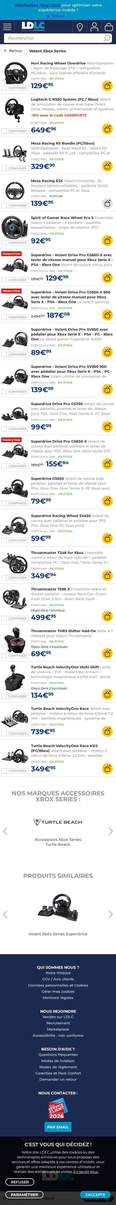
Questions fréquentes (58, 1054)
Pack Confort (69, 1073)
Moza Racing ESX (47, 181)
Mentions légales (58, 997)
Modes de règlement (58, 1067)
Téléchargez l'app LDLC (37, 5)
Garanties (43, 1073)
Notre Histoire (58, 973)
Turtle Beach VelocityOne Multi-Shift (65, 667)
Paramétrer (24, 1194)
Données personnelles (48, 985)
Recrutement (58, 1023)
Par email (58, 1127)
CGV (46, 979)
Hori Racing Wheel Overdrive (58, 63)
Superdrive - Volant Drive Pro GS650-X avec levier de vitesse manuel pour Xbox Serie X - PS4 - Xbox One (72, 260)
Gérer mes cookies (58, 991)
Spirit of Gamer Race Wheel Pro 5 (62, 217)
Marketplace (58, 1029)
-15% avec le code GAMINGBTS (59, 115)
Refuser (20, 1182)
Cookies (81, 985)
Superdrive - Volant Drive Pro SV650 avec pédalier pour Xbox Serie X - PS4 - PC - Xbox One (72, 334)
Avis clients (63, 979)
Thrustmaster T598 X (50, 589)
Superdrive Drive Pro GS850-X (59, 441)
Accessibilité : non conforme (58, 1035)
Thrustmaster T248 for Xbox (57, 552)
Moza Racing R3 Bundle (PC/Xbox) (63, 143)
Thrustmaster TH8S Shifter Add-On (63, 631)
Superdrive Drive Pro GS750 (57, 404)
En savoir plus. (85, 1171)
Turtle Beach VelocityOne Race (60, 708)
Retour (15, 50)
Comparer (17, 88)
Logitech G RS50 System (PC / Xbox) (64, 99)
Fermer (58, 16)
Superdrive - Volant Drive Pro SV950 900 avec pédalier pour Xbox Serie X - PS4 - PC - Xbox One (71, 371)
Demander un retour (58, 1079)
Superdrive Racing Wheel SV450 (61, 516)
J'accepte (95, 1194)
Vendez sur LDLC (58, 1017)
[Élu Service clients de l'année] (58, 1116)
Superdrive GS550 (47, 478)
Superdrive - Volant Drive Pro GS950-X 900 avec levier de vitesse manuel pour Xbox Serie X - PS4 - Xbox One (70, 297)
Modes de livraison (58, 1061)
